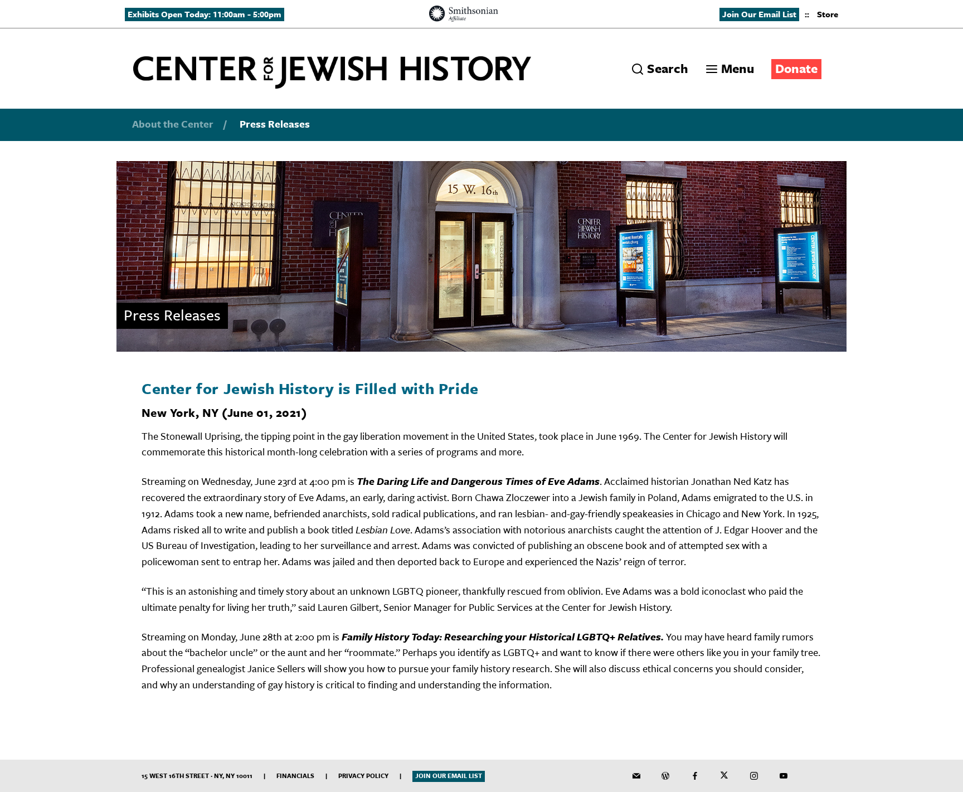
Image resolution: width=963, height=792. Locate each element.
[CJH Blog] (665, 776)
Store (827, 14)
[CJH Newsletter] (636, 776)
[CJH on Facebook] (695, 776)
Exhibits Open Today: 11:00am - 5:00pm (204, 14)
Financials (295, 775)
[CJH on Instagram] (754, 776)
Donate (796, 68)
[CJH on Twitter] (724, 776)
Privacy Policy (363, 775)
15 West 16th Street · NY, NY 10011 (197, 775)
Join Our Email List (759, 14)
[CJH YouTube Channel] (784, 776)
